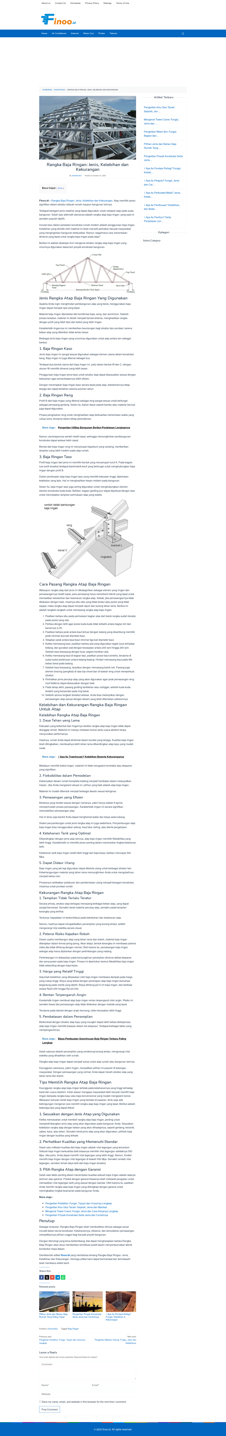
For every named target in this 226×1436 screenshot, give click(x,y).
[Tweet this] (47, 1277)
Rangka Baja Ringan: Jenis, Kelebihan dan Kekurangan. (82, 200)
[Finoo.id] (58, 19)
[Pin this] (52, 1277)
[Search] (183, 33)
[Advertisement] (113, 62)
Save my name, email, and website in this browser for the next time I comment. (84, 1401)
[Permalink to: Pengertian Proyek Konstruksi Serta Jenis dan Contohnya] (88, 1301)
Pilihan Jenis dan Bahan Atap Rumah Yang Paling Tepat (53, 1315)
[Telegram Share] (57, 1277)
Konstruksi (53, 1328)
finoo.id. (107, 1429)
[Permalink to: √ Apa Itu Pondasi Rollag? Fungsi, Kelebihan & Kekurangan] (121, 1301)
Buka (60, 188)
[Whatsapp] (63, 1277)
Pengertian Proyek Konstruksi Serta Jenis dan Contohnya (76, 1215)
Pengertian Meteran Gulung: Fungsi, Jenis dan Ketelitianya (115, 1339)
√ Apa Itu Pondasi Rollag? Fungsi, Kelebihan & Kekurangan (118, 1317)
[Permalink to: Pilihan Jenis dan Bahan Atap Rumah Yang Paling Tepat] (54, 1301)
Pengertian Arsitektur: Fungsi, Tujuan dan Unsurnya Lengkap (78, 1203)
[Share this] (41, 1277)
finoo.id (65, 1255)
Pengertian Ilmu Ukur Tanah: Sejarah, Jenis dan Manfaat (76, 1207)
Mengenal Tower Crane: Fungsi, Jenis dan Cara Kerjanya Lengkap (81, 1211)
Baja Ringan (73, 1328)
